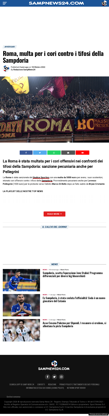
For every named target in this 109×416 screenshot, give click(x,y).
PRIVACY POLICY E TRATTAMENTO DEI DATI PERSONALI (79, 384)
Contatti (41, 384)
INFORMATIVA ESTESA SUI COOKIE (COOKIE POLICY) (45, 387)
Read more (53, 214)
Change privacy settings (98, 414)
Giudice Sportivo (41, 177)
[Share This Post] (54, 152)
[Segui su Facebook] (47, 377)
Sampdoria (47, 180)
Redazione (52, 384)
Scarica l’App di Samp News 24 (21, 384)
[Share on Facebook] (26, 152)
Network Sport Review (76, 387)
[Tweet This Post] (40, 152)
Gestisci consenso (13, 396)
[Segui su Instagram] (61, 377)
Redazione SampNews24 (24, 70)
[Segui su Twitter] (54, 377)
